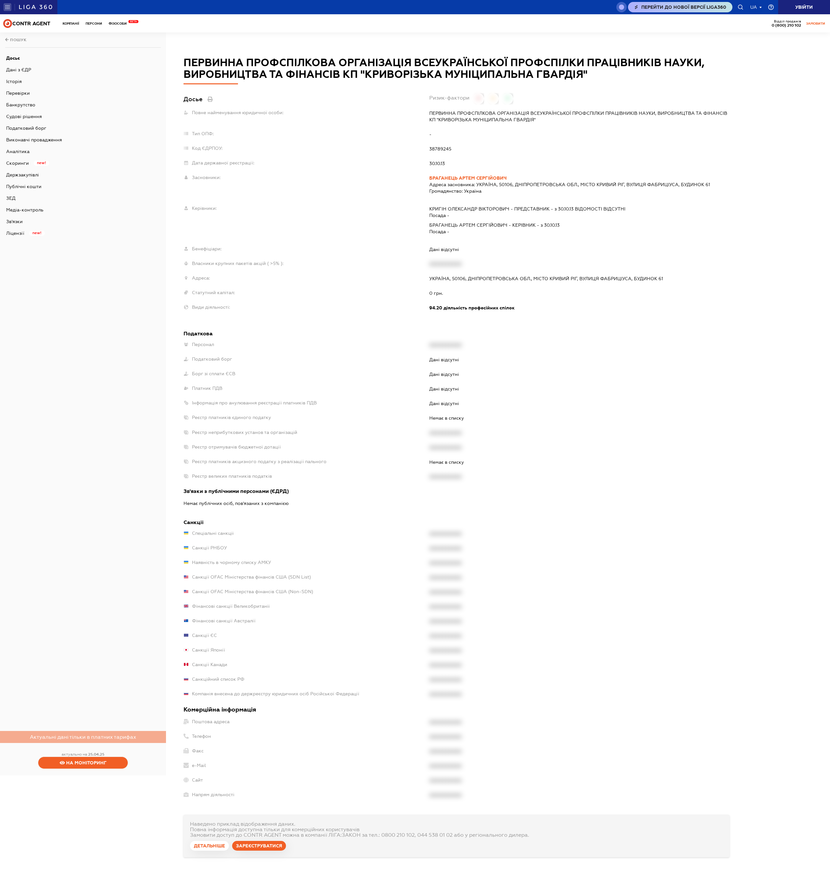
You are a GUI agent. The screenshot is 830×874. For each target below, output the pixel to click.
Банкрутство (20, 104)
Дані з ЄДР (18, 69)
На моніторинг (86, 762)
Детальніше (209, 845)
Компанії (71, 23)
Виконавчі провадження (34, 139)
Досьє (13, 58)
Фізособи (119, 23)
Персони (94, 23)
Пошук (18, 40)
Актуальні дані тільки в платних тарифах (83, 737)
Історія (14, 81)
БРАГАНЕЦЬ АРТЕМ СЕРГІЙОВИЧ (468, 178)
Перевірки (18, 93)
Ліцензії (15, 233)
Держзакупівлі (22, 174)
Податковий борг (26, 128)
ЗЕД (11, 198)
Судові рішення (24, 116)
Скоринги (17, 163)
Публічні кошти (24, 186)
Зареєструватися (259, 845)
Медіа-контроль (24, 209)
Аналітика (18, 151)
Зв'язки (14, 221)
